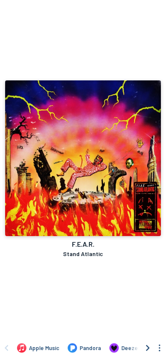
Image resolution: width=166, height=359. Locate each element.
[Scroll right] (147, 348)
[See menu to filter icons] (159, 348)
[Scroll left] (6, 348)
